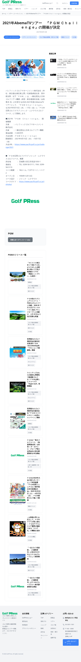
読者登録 (74, 3)
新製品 (10, 9)
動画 (42, 628)
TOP (3, 9)
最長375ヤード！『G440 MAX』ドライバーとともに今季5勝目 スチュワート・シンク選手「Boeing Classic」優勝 (67, 105)
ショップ (34, 9)
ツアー (26, 9)
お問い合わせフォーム (71, 642)
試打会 (58, 9)
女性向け (53, 628)
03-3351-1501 (69, 624)
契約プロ (18, 9)
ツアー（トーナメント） (16, 13)
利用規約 (25, 625)
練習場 (51, 9)
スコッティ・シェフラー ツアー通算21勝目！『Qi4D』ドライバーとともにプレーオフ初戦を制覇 (67, 90)
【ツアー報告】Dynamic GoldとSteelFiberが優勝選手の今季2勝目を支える (67, 118)
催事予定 (53, 638)
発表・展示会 (68, 9)
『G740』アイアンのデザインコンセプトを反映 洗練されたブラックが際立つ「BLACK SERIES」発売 (67, 62)
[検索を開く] (57, 3)
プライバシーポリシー (29, 628)
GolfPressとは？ (47, 3)
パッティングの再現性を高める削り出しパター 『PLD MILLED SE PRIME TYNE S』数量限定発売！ (67, 76)
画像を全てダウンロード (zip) (20, 240)
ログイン (65, 3)
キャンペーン (44, 636)
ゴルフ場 (43, 9)
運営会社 (25, 621)
